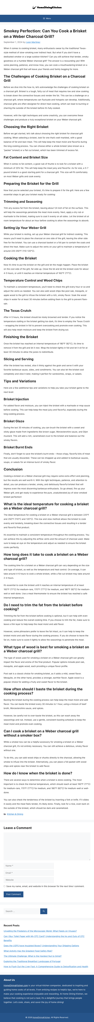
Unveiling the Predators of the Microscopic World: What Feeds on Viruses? (40, 931)
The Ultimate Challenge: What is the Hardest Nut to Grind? (33, 956)
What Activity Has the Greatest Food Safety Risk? (28, 951)
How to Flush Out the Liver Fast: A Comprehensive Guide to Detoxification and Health (46, 966)
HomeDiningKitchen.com (16, 985)
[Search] (43, 911)
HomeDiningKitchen (41, 1017)
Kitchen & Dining (15, 814)
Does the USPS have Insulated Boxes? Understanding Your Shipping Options (41, 945)
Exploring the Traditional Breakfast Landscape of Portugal (32, 961)
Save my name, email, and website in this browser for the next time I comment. (45, 886)
